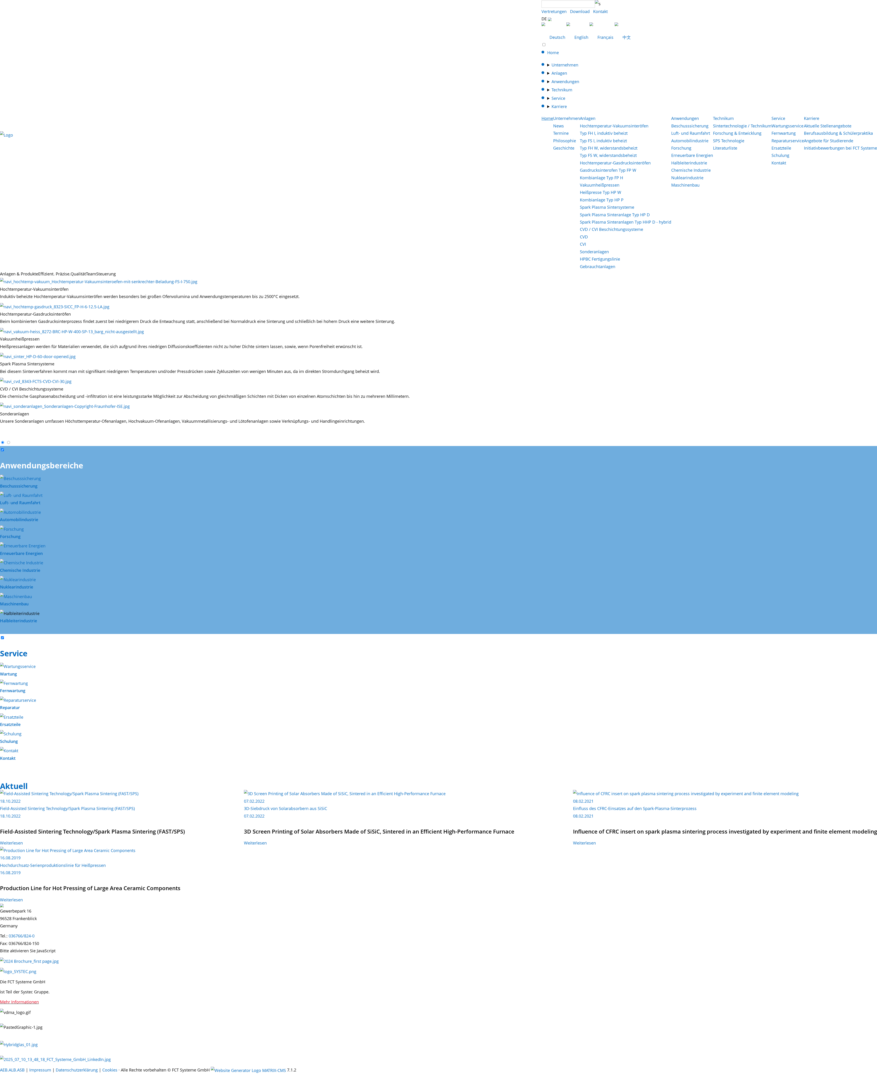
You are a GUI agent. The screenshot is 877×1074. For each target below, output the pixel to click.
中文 (626, 37)
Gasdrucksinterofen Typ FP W (608, 170)
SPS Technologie (728, 140)
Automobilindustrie (689, 140)
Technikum (562, 89)
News (558, 126)
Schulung (780, 155)
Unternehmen (565, 65)
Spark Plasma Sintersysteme (607, 207)
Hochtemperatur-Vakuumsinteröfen (614, 126)
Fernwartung (783, 133)
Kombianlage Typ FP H (601, 177)
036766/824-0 (21, 936)
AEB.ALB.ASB (12, 1070)
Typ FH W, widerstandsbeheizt (608, 148)
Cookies (109, 1070)
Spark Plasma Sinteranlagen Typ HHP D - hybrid (625, 222)
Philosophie (564, 140)
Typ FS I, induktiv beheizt (603, 140)
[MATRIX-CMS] (248, 1070)
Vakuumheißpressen (599, 185)
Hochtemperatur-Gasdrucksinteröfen (615, 163)
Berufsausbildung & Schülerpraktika (838, 133)
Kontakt (600, 11)
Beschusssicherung (689, 126)
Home (553, 52)
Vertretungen (554, 11)
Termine (561, 133)
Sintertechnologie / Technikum (742, 126)
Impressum (40, 1070)
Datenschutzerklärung (77, 1070)
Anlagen (559, 73)
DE (545, 18)
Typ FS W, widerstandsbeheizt (608, 155)
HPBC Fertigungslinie (600, 259)
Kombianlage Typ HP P (601, 200)
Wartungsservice (787, 126)
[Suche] (598, 3)
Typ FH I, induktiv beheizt (604, 133)
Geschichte (563, 148)
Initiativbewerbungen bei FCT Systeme (840, 148)
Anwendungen (565, 81)
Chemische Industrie (691, 170)
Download (580, 11)
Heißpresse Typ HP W (600, 192)
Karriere (559, 106)
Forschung (681, 148)
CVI (583, 244)
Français (605, 37)
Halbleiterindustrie (689, 163)
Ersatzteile (781, 148)
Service (558, 98)
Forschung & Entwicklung (737, 133)
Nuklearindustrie (687, 177)
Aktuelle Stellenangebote (827, 126)
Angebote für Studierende (828, 140)
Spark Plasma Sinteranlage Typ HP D (615, 214)
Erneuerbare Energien (692, 155)
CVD (584, 237)
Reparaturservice (787, 140)
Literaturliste (725, 148)
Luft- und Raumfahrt (690, 133)
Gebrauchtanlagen (597, 266)
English (581, 37)
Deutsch (557, 37)
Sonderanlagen (594, 251)
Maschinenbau (685, 185)
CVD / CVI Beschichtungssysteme (611, 229)
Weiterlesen (11, 843)
